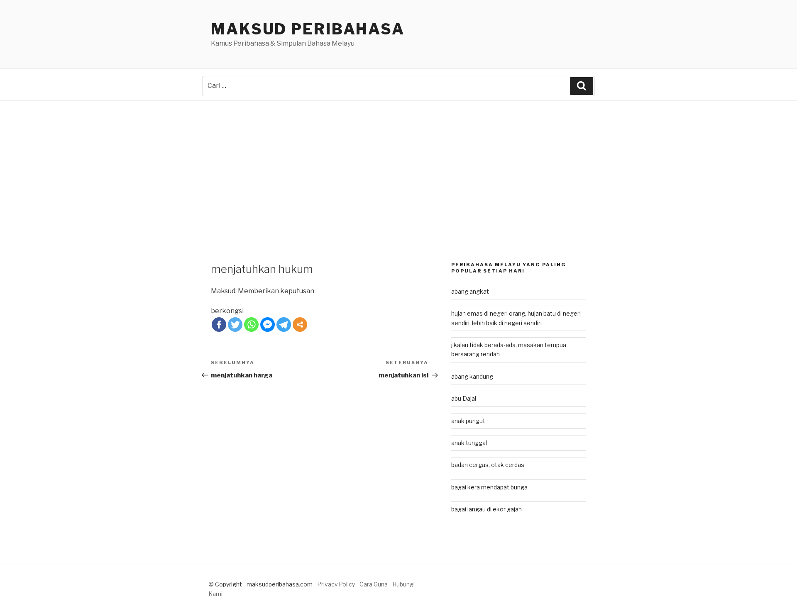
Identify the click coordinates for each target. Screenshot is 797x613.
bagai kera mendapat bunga (489, 487)
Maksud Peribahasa (308, 29)
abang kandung (472, 376)
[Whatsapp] (251, 324)
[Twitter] (235, 324)
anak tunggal (469, 442)
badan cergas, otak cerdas (487, 464)
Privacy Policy (336, 584)
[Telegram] (283, 324)
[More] (300, 324)
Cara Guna (374, 584)
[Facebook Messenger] (267, 324)
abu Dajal (463, 398)
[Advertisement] (398, 163)
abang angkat (470, 291)
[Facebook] (219, 324)
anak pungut (468, 420)
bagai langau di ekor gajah (486, 509)
